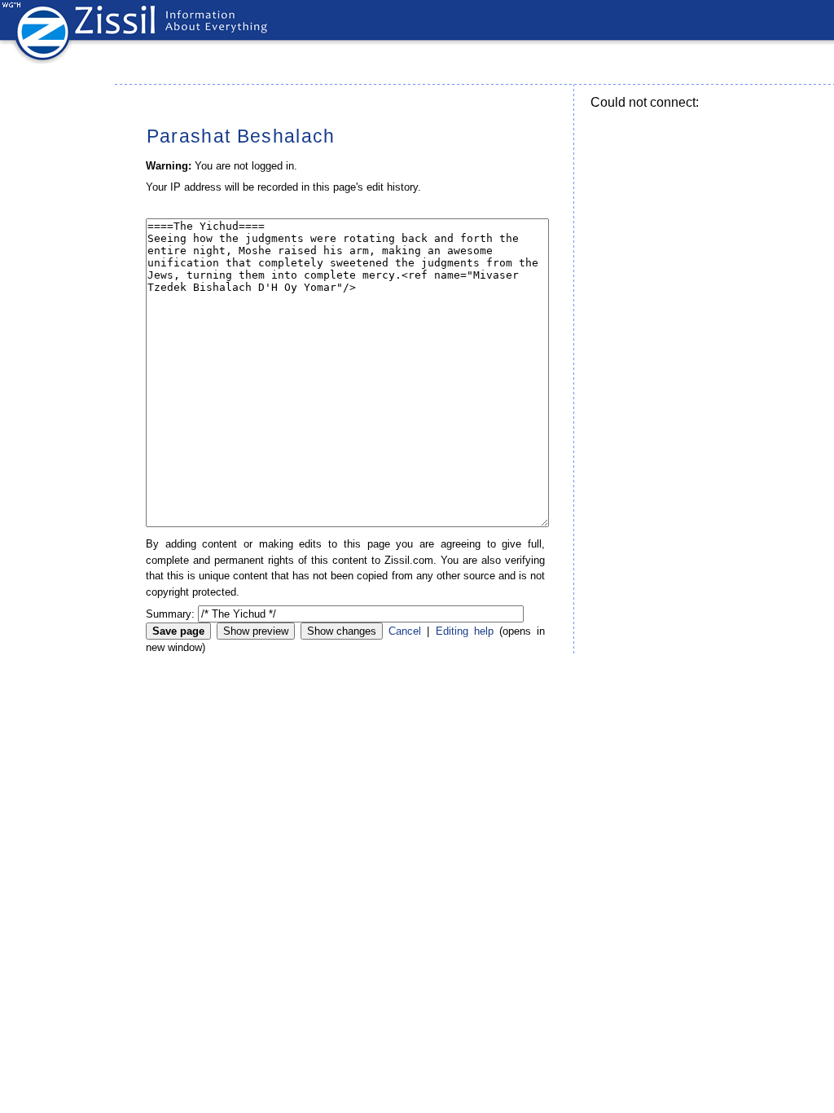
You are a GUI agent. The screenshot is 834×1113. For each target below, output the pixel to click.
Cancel (404, 631)
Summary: (170, 614)
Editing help (465, 631)
